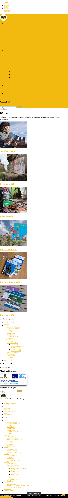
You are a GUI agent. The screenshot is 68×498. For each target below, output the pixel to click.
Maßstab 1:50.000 (16, 351)
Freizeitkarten (11, 46)
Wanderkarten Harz (12, 41)
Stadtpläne (10, 47)
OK (63, 495)
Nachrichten (10, 61)
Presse (5, 413)
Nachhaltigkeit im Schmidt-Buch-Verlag (18, 88)
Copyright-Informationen (11, 411)
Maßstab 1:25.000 (16, 347)
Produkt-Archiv (8, 360)
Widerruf (6, 405)
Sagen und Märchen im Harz (19, 71)
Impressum (7, 10)
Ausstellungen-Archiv (13, 63)
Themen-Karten (15, 344)
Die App (6, 50)
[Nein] (12, 497)
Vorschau (6, 324)
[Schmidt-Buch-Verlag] (3, 20)
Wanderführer (11, 31)
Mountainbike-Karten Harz (14, 42)
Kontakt (6, 2)
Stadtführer (10, 28)
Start (1, 109)
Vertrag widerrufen (34, 493)
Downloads (7, 4)
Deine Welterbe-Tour (13, 68)
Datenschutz (7, 8)
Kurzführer (10, 36)
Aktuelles (6, 57)
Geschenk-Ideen (8, 93)
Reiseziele (6, 65)
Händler (6, 7)
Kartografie (7, 38)
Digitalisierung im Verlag (14, 90)
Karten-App (10, 39)
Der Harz (9, 69)
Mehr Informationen (6, 497)
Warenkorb (7, 5)
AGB (5, 406)
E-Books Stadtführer (13, 25)
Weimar (9, 80)
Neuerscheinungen (12, 58)
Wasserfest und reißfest (17, 346)
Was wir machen (11, 87)
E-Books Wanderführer (13, 26)
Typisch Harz (14, 73)
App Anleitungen (12, 53)
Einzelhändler (7, 92)
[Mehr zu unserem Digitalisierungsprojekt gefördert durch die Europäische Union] (13, 384)
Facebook (6, 11)
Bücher (6, 23)
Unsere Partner (8, 414)
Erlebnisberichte (11, 66)
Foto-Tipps (10, 84)
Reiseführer (10, 30)
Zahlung (6, 402)
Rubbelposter (11, 49)
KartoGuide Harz (12, 52)
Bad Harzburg (15, 74)
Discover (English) (12, 34)
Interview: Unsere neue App (15, 55)
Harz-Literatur (11, 33)
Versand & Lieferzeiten (10, 403)
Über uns (6, 85)
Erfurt (8, 79)
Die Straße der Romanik (14, 82)
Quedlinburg (14, 77)
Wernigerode (14, 76)
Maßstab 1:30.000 (16, 349)
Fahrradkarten (11, 44)
